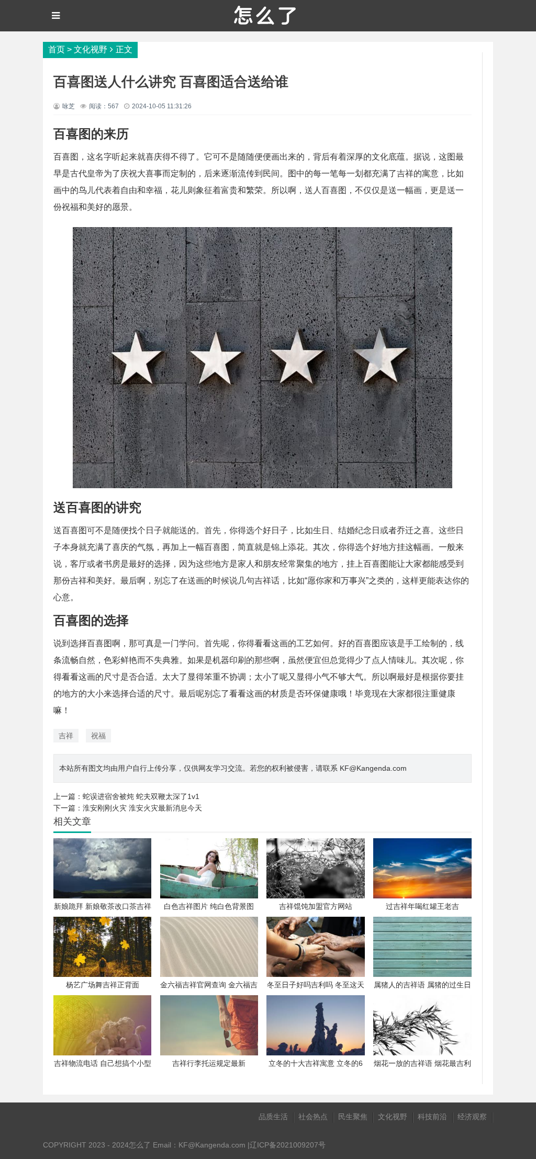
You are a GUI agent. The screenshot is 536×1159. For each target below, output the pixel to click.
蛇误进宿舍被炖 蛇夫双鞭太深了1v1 (141, 796)
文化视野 (90, 49)
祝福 (98, 736)
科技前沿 (432, 1116)
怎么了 (140, 1145)
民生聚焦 (352, 1116)
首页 (56, 49)
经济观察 (472, 1116)
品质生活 (273, 1116)
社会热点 (313, 1116)
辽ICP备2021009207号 (288, 1145)
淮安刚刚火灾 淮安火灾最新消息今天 (142, 808)
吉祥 (66, 736)
